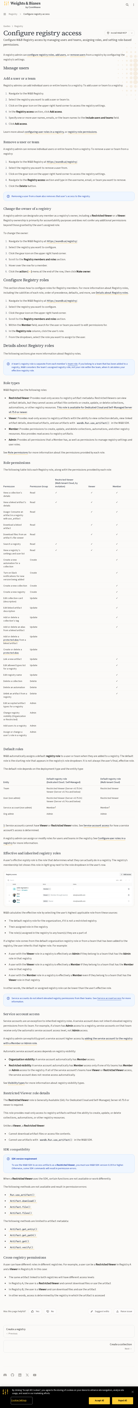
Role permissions (18, 452)
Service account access (96, 825)
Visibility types (16, 1083)
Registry (18, 26)
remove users (77, 55)
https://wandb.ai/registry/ (62, 162)
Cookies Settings (18, 1400)
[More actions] (133, 4)
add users (60, 55)
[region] (69, 608)
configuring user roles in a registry (44, 132)
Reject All (122, 1400)
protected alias (11, 640)
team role (73, 364)
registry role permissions (82, 132)
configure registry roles (40, 55)
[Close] (132, 1392)
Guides (6, 26)
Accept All (99, 1400)
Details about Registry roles (112, 293)
